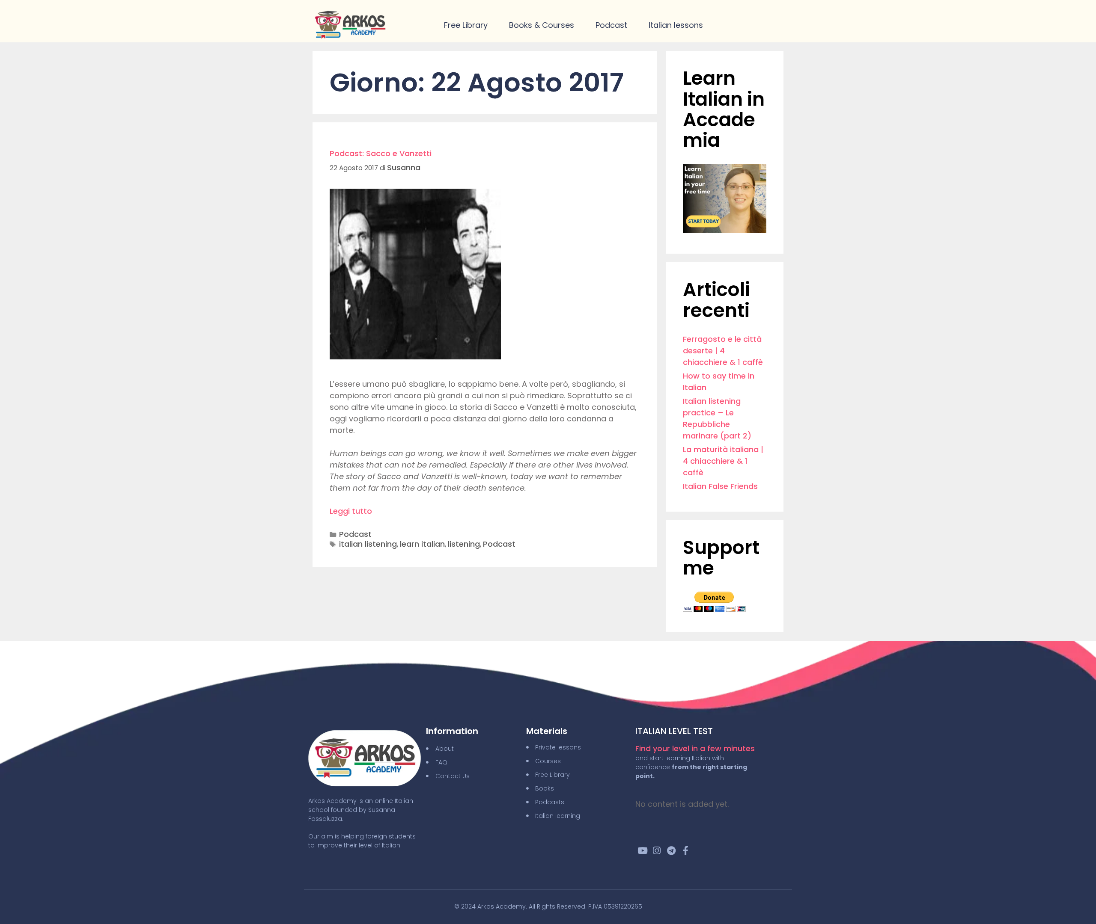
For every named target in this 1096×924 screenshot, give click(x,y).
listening (464, 544)
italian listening (368, 544)
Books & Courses (541, 25)
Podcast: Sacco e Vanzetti (381, 153)
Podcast (611, 25)
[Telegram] (671, 851)
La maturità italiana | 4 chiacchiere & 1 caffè (723, 461)
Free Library (466, 25)
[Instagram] (656, 851)
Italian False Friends (720, 486)
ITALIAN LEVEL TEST (674, 731)
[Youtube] (642, 851)
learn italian (422, 544)
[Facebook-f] (686, 851)
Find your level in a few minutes (695, 748)
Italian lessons (676, 25)
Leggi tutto (351, 511)
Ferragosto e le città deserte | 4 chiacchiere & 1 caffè (723, 350)
